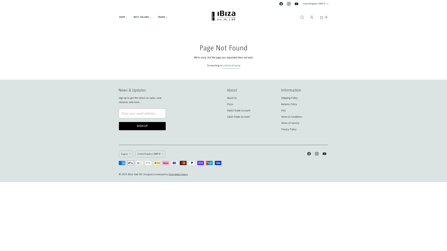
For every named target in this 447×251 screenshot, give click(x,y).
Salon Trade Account (238, 117)
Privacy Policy (288, 129)
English (124, 154)
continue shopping (231, 65)
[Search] (302, 17)
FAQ (283, 110)
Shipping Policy (289, 98)
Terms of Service (290, 123)
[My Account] (312, 17)
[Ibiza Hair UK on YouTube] (296, 4)
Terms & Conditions (291, 117)
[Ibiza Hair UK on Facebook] (281, 4)
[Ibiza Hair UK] (223, 17)
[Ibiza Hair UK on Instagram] (289, 4)
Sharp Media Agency (178, 174)
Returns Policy (289, 104)
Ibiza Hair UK (135, 174)
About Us (232, 98)
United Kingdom (313, 3)
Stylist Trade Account (238, 110)
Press (230, 104)
